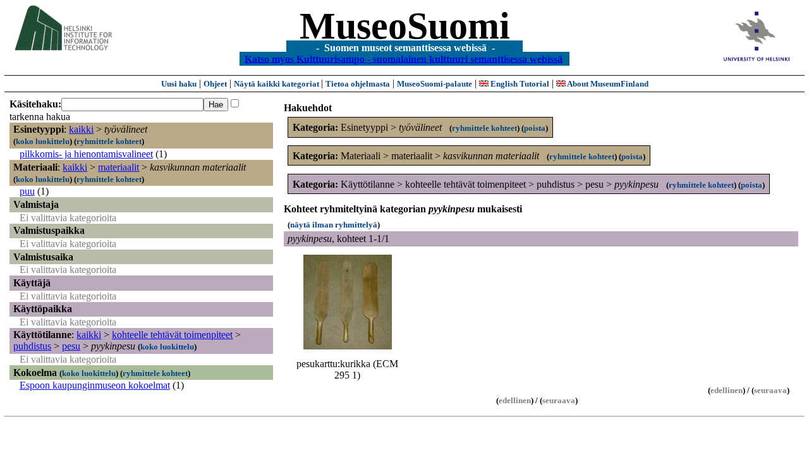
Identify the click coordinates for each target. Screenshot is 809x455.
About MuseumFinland (607, 83)
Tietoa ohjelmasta (357, 83)
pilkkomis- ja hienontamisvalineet (86, 154)
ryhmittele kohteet (109, 141)
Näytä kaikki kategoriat (277, 83)
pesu (71, 346)
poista (534, 128)
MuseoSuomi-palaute (434, 83)
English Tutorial (519, 83)
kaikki (81, 129)
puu (27, 191)
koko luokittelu (43, 141)
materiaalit (118, 167)
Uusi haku (179, 83)
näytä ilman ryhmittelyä (333, 224)
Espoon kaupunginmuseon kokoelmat (95, 385)
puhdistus (32, 346)
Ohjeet (215, 83)
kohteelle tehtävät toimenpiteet (172, 334)
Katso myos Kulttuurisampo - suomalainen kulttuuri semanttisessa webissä (404, 58)
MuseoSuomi (405, 26)
